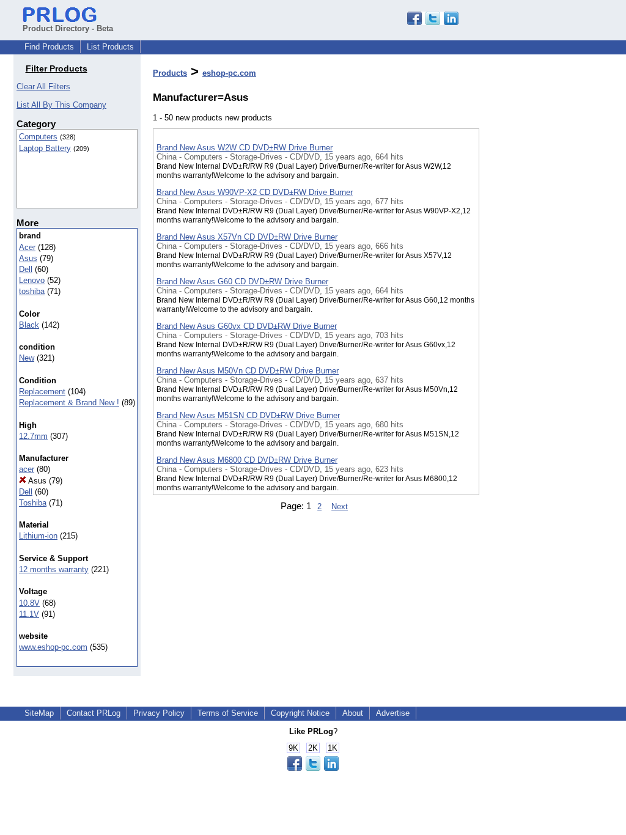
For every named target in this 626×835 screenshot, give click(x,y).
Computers (38, 136)
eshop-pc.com (229, 73)
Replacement (42, 391)
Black (29, 324)
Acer (27, 247)
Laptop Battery (45, 148)
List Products (110, 46)
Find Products (49, 46)
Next (339, 506)
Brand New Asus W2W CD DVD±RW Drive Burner (244, 147)
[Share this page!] (432, 22)
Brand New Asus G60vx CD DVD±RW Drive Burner (246, 326)
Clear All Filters (43, 86)
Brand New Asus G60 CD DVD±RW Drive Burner (242, 281)
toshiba (32, 291)
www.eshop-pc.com (53, 647)
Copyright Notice (300, 713)
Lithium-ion (38, 535)
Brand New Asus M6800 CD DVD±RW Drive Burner (246, 460)
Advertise (393, 713)
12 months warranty (54, 569)
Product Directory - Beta (68, 28)
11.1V (29, 614)
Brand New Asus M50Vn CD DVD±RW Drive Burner (247, 370)
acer (26, 469)
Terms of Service (227, 713)
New (26, 357)
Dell (25, 269)
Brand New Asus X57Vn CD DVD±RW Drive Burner (246, 236)
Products (170, 73)
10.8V (29, 603)
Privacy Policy (159, 713)
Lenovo (32, 280)
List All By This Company (61, 104)
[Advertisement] (540, 317)
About (352, 713)
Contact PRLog (93, 713)
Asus (28, 258)
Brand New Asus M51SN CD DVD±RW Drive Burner (248, 415)
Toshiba (32, 502)
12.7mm (33, 436)
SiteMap (39, 713)
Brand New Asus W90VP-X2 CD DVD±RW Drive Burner (254, 192)
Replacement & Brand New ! (69, 402)
